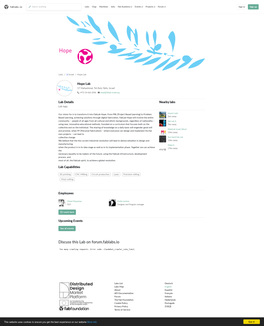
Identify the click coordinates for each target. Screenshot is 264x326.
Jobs (113, 7)
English (168, 287)
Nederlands (170, 300)
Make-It (171, 145)
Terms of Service (122, 310)
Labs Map (119, 287)
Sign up (253, 7)
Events (138, 7)
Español (168, 290)
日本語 (168, 306)
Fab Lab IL (172, 121)
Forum (161, 7)
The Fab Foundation (124, 300)
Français (169, 293)
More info (92, 322)
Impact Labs (173, 113)
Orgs (94, 7)
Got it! (251, 321)
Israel (71, 74)
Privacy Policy (121, 306)
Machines (103, 7)
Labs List (118, 283)
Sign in (242, 7)
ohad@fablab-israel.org (109, 93)
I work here (68, 212)
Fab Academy (124, 7)
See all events (67, 228)
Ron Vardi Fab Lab (175, 137)
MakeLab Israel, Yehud (177, 129)
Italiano (168, 297)
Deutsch (169, 283)
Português (170, 303)
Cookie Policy (121, 303)
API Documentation (124, 293)
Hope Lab (81, 74)
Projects (149, 7)
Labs (87, 7)
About (117, 290)
